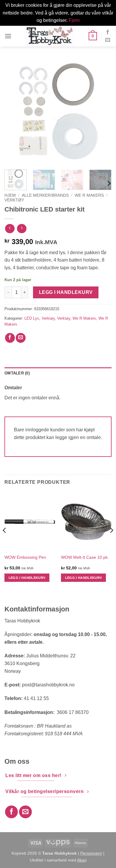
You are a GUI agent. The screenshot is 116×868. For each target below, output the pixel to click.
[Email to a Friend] (21, 338)
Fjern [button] (74, 20)
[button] (8, 36)
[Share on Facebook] (10, 338)
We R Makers (89, 195)
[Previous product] (21, 228)
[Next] (102, 111)
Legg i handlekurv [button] (27, 577)
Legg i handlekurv (66, 292)
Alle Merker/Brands (45, 195)
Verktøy (14, 200)
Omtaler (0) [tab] (17, 373)
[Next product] (9, 228)
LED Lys (31, 318)
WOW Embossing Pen (25, 557)
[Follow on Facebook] (107, 32)
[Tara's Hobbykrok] (50, 36)
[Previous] (14, 111)
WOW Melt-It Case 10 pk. (85, 557)
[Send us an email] (107, 40)
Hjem (10, 195)
